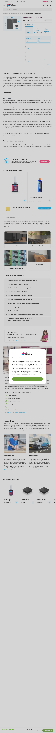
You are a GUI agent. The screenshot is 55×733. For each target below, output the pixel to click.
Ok (27, 379)
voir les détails (31, 368)
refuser (13, 368)
